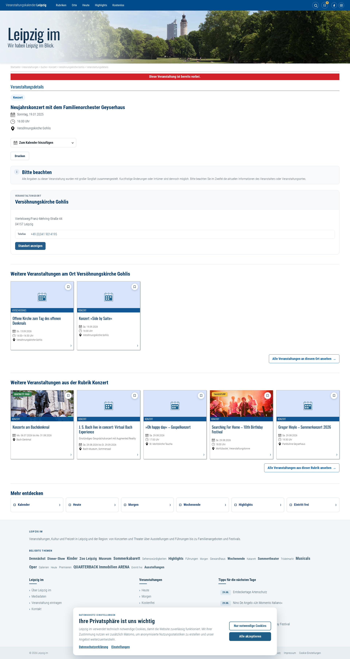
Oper (33, 567)
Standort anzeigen (30, 246)
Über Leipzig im (41, 590)
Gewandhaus (217, 559)
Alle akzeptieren (250, 636)
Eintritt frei (136, 567)
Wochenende (236, 558)
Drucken (20, 156)
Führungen (191, 559)
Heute (86, 5)
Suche (44, 67)
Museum (105, 558)
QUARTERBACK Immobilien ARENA (101, 567)
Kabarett (251, 559)
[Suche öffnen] (315, 5)
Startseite (15, 67)
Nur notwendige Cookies (250, 626)
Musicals (303, 558)
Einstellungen (120, 647)
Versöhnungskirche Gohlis (71, 67)
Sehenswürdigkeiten (154, 559)
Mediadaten (39, 596)
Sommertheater (268, 558)
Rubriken (61, 5)
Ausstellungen (154, 567)
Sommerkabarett (126, 558)
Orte (74, 5)
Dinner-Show (56, 558)
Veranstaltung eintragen (47, 603)
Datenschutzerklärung (93, 647)
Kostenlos (118, 5)
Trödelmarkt (287, 559)
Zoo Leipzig (88, 558)
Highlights (101, 5)
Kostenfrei (148, 603)
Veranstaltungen (30, 67)
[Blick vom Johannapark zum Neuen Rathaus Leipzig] (175, 37)
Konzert (53, 67)
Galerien (44, 567)
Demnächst (37, 558)
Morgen (204, 559)
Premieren (65, 567)
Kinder (72, 558)
